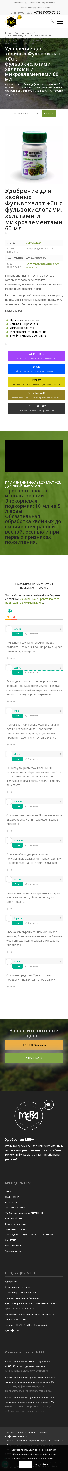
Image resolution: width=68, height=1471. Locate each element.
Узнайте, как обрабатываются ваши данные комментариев (32, 600)
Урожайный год (13, 1250)
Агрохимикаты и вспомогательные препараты (29, 1314)
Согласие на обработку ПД (42, 2)
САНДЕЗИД (10, 1240)
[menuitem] (20, 2)
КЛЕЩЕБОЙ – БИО (14, 1218)
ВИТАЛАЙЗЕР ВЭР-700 (16, 1229)
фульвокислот (28, 1155)
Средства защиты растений (20, 1308)
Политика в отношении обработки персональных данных (34, 1440)
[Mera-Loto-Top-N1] (28, 21)
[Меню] (58, 21)
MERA (8, 1191)
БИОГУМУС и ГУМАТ (15, 1207)
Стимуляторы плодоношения (20, 1292)
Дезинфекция (12, 1330)
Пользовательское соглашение (20, 1432)
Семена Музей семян (16, 1223)
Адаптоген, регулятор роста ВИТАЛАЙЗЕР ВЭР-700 (31, 1303)
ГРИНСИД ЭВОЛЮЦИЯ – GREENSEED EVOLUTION (29, 1234)
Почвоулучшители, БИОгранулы (22, 1297)
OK (25, 1464)
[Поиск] (50, 21)
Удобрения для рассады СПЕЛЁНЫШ (24, 1213)
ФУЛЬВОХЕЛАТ (12, 1196)
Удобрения (11, 1281)
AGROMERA (11, 1202)
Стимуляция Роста (35, 263)
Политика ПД (20, 2)
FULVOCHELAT (33, 242)
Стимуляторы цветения (17, 1287)
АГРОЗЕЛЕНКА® (13, 1245)
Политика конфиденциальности (35, 7)
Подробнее (41, 1464)
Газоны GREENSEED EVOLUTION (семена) (26, 1324)
